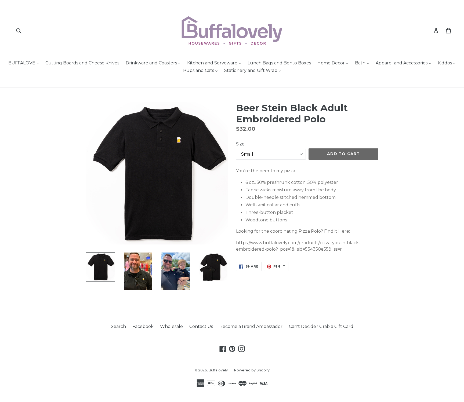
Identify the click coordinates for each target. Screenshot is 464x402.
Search (118, 326)
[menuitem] (23, 63)
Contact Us (201, 326)
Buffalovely (218, 370)
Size (240, 144)
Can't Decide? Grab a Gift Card (321, 326)
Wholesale (171, 326)
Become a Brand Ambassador (250, 326)
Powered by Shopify (252, 370)
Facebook (143, 326)
